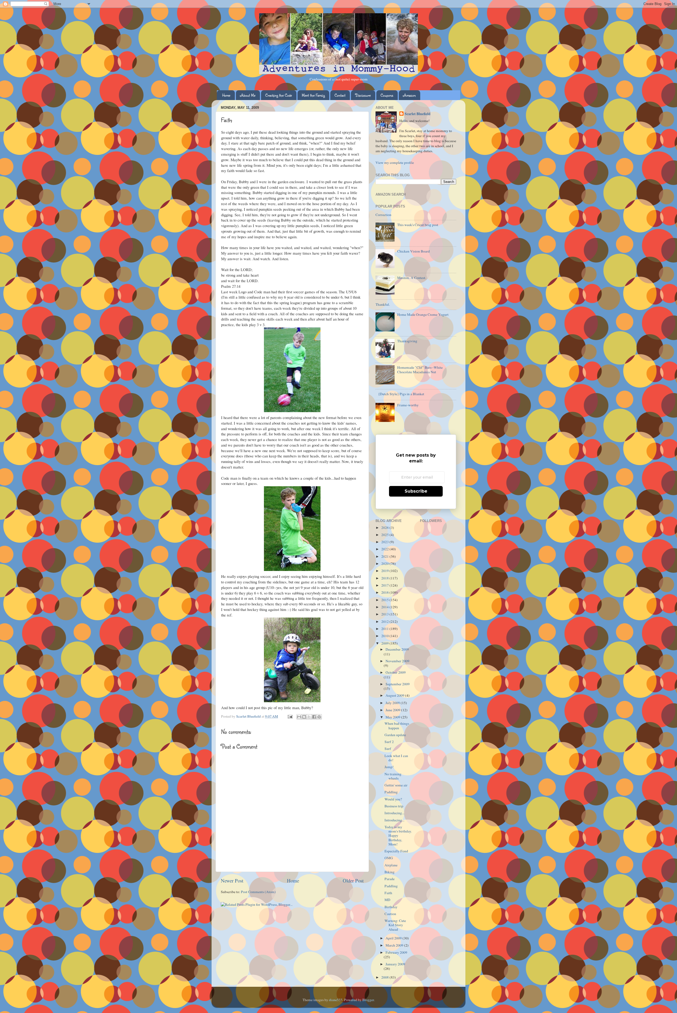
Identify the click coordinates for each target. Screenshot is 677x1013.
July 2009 (393, 702)
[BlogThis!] (304, 716)
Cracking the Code (278, 95)
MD (387, 899)
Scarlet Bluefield (418, 113)
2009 (385, 643)
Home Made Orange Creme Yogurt (423, 314)
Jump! (389, 766)
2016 (385, 592)
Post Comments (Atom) (258, 891)
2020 (385, 563)
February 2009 (396, 952)
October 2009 (396, 672)
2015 (385, 599)
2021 (385, 556)
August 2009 (395, 695)
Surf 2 (389, 741)
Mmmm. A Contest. (411, 277)
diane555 (335, 999)
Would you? (393, 799)
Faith (388, 892)
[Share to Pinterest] (319, 716)
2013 (385, 614)
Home (226, 95)
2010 (385, 635)
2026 (385, 527)
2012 (385, 621)
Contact (340, 95)
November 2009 (397, 661)
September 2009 (398, 684)
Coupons (387, 95)
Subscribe (416, 491)
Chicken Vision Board (413, 251)
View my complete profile (395, 162)
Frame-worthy (408, 405)
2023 (385, 541)
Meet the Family (313, 95)
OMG (389, 858)
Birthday (391, 906)
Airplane (391, 865)
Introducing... (394, 813)
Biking (390, 872)
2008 (385, 977)
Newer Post (232, 880)
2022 (385, 549)
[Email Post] (289, 716)
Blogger (368, 999)
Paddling (391, 792)
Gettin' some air (396, 785)
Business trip (394, 806)
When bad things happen (397, 725)
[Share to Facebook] (314, 716)
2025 (385, 534)
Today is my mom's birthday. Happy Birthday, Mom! (398, 836)
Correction (383, 214)
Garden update (395, 734)
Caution (390, 913)
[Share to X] (309, 716)
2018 (385, 578)
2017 (385, 585)
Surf (388, 748)
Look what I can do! (396, 757)
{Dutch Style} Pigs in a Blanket (401, 393)
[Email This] (299, 716)
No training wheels (393, 776)
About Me (247, 95)
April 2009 (394, 938)
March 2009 (395, 945)
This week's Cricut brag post (417, 224)
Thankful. (383, 304)
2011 (385, 628)
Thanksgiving (407, 341)
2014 (385, 607)
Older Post (353, 880)
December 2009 (397, 649)
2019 (385, 570)
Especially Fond (396, 851)
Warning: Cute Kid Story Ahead (395, 924)
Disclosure (363, 95)
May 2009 (393, 717)
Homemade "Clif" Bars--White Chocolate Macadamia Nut (420, 369)
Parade (390, 878)
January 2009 (395, 964)
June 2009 (393, 710)
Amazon (409, 95)
